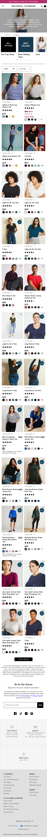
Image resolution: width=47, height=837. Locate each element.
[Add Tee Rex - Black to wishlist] (43, 126)
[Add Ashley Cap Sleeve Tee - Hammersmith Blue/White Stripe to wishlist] (20, 126)
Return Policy (8, 806)
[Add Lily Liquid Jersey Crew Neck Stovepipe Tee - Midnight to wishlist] (43, 562)
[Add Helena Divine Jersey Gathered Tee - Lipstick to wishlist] (43, 266)
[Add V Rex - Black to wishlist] (20, 219)
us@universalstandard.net (35, 733)
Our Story (7, 777)
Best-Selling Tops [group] (24, 55)
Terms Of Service (23, 829)
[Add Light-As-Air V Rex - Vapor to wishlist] (43, 173)
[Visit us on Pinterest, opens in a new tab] (31, 713)
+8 (42, 448)
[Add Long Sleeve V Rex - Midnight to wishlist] (43, 314)
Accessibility (8, 812)
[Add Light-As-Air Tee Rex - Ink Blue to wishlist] (43, 219)
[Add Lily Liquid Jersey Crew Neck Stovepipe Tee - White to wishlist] (20, 611)
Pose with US (34, 777)
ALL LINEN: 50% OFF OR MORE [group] (23, 2)
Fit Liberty (7, 782)
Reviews (6, 793)
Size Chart (33, 795)
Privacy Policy (25, 696)
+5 (19, 212)
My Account (33, 779)
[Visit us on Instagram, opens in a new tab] (26, 713)
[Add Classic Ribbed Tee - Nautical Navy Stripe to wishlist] (43, 75)
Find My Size (33, 792)
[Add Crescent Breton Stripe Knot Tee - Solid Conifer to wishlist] (43, 460)
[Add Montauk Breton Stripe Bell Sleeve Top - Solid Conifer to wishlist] (43, 508)
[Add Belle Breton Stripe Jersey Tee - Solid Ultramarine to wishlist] (43, 407)
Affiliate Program (35, 785)
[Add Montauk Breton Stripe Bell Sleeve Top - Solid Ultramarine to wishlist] (20, 508)
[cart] (45, 6)
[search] (41, 6)
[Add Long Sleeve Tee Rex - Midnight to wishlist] (43, 361)
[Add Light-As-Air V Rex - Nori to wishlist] (20, 314)
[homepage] (23, 6)
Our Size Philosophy (11, 779)
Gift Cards (33, 782)
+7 (19, 551)
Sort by (23, 69)
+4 (42, 212)
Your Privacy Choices (30, 826)
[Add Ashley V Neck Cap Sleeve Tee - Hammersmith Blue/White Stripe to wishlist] (20, 75)
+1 (41, 119)
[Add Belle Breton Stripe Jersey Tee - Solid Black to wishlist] (20, 460)
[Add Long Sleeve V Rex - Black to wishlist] (20, 361)
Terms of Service (38, 696)
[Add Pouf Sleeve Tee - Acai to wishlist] (20, 266)
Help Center (8, 801)
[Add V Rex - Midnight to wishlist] (43, 611)
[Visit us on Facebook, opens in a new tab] (15, 713)
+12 (42, 400)
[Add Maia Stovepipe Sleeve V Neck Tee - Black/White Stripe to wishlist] (20, 407)
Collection (8, 35)
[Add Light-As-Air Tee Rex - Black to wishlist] (20, 173)
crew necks (19, 669)
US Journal (7, 788)
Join (40, 705)
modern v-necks (30, 669)
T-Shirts (16, 35)
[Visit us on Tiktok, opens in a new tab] (20, 713)
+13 (42, 353)
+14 (42, 165)
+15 (19, 258)
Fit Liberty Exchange (11, 809)
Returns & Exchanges (11, 803)
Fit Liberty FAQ (9, 785)
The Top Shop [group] (7, 54)
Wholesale (7, 791)
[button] (11, 98)
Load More (23, 659)
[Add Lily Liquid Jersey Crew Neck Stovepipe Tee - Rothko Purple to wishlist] (20, 562)
